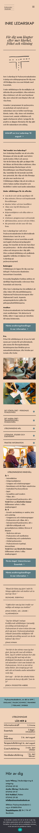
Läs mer (19, 721)
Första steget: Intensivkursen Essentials (18, 563)
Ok (20, 830)
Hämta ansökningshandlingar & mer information (18, 327)
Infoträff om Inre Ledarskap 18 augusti (18, 135)
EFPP (31, 700)
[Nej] (36, 825)
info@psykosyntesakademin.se (18, 800)
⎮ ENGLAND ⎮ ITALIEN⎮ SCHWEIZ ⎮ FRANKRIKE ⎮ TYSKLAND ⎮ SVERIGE (20, 702)
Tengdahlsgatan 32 (13, 810)
